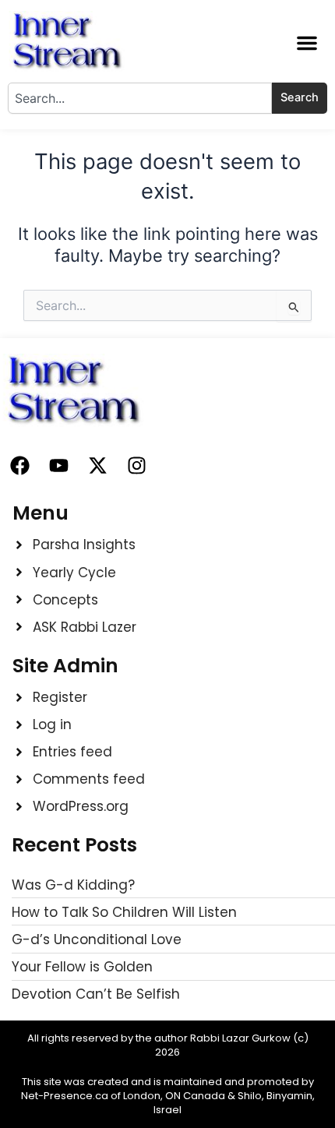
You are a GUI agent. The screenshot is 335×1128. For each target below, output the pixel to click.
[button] (307, 42)
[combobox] (140, 98)
